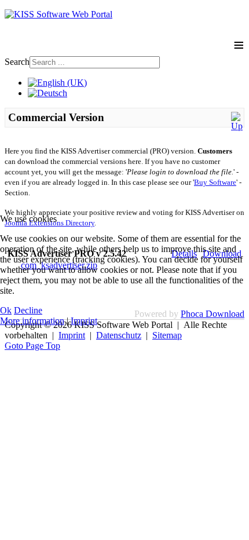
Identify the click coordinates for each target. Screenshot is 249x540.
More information (32, 321)
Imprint (84, 321)
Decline (28, 310)
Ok (6, 310)
